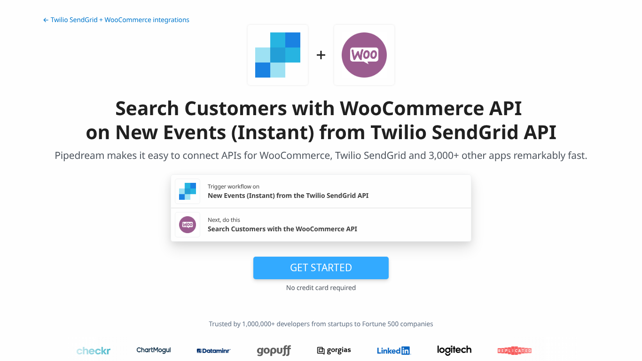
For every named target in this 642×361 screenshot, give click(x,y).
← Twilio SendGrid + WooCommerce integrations (116, 20)
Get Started (321, 267)
